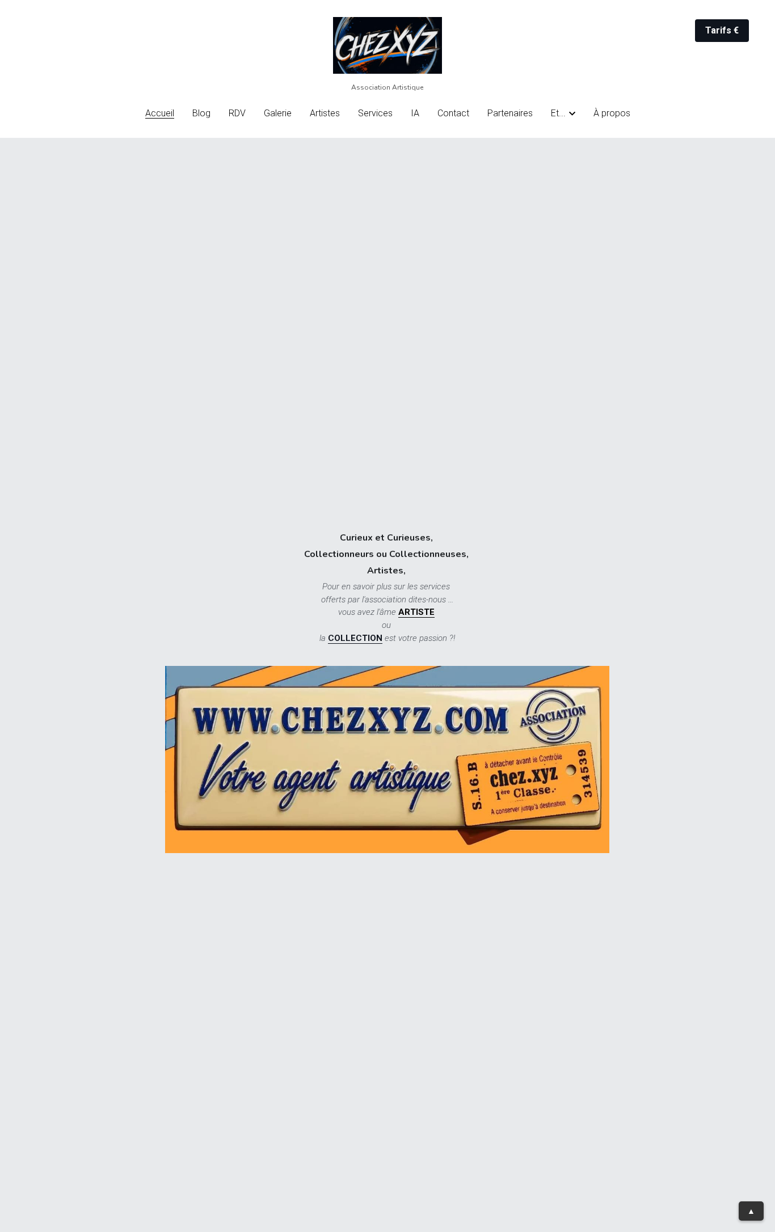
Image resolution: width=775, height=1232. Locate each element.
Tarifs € (722, 30)
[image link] (387, 44)
